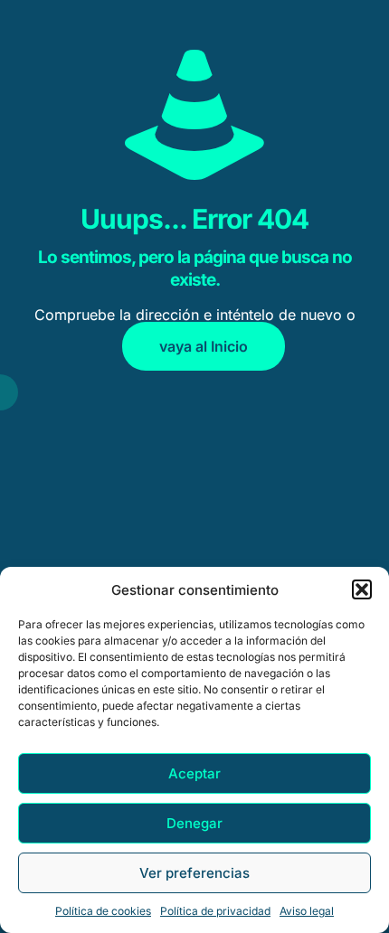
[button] (362, 589)
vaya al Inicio (203, 346)
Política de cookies (103, 911)
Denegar (194, 823)
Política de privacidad (215, 911)
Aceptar (194, 773)
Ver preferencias (194, 872)
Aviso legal (307, 911)
